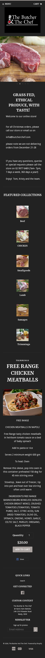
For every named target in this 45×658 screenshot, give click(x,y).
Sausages (22, 319)
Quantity (18, 535)
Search (22, 581)
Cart (36, 4)
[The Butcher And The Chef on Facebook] (22, 593)
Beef (22, 221)
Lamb (23, 295)
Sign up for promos (20, 625)
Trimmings (23, 344)
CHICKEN (22, 245)
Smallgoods (23, 270)
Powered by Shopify (35, 643)
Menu (8, 4)
